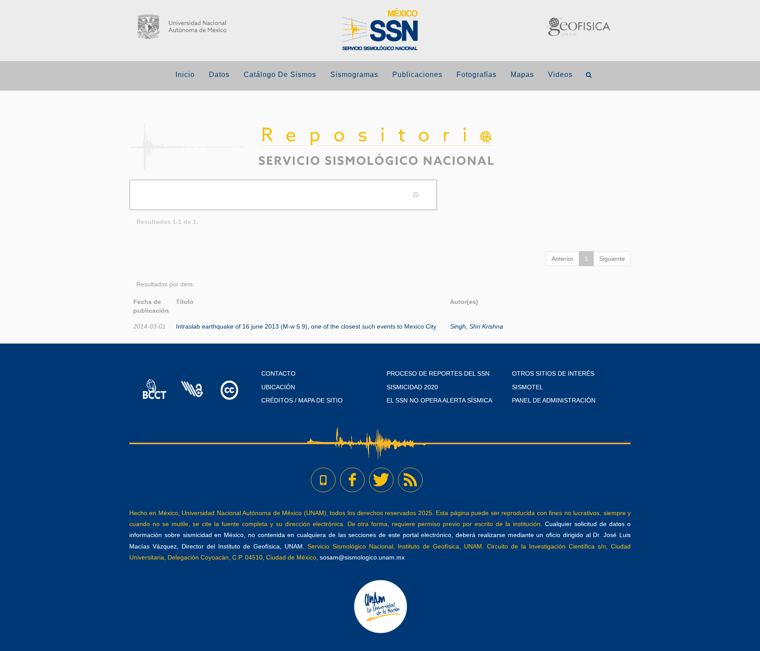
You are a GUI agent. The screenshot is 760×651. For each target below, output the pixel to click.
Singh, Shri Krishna (476, 326)
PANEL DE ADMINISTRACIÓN (554, 400)
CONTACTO (278, 373)
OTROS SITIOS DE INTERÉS (553, 373)
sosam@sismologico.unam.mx (362, 557)
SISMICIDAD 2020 (412, 387)
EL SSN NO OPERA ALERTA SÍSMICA (439, 400)
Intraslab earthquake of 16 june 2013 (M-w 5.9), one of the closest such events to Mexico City (306, 326)
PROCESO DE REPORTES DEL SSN (438, 373)
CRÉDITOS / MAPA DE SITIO (302, 400)
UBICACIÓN (278, 387)
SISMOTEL (527, 387)
